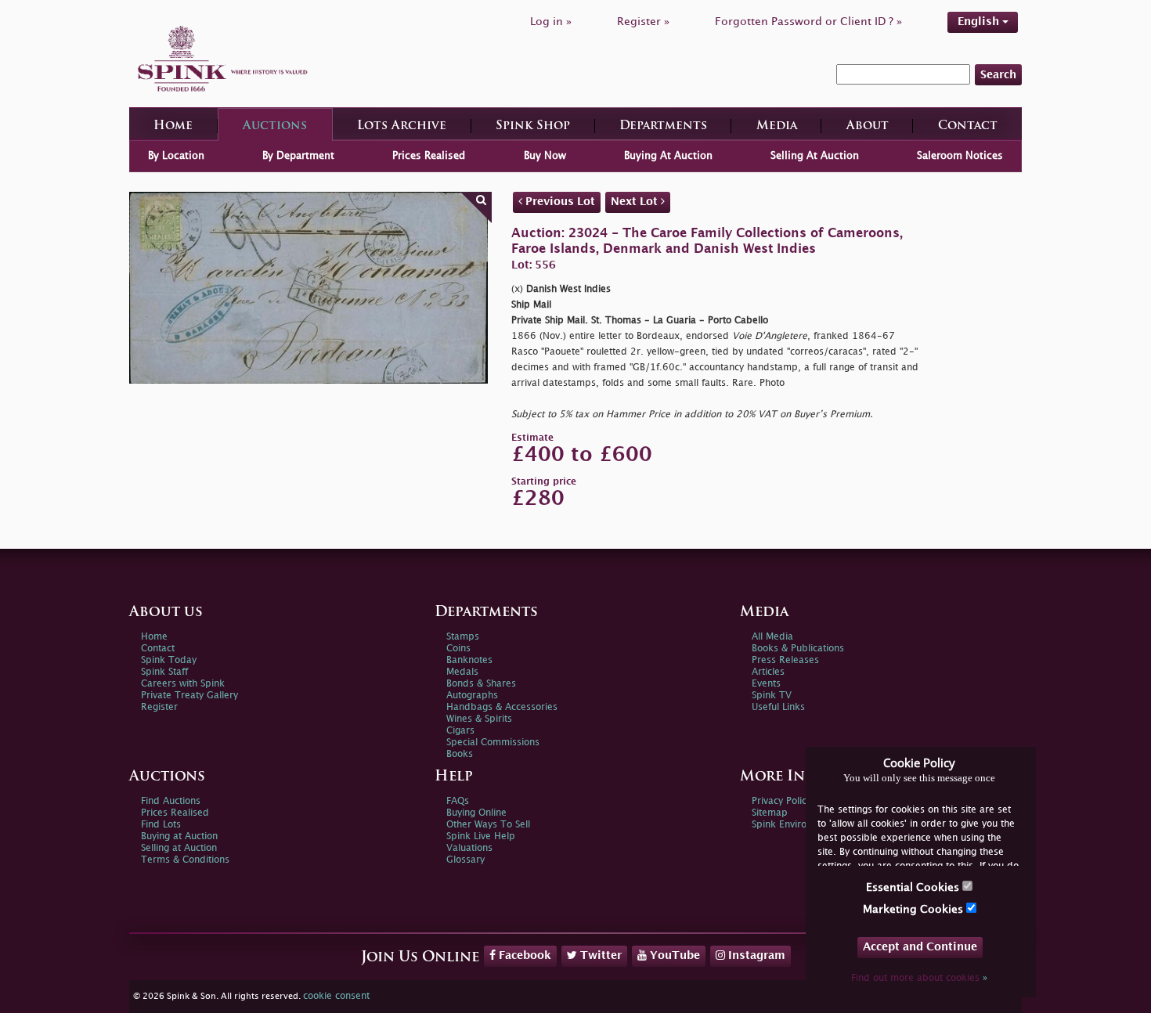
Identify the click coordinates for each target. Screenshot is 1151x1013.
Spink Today (169, 660)
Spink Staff (164, 672)
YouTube (673, 955)
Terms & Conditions (185, 860)
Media (776, 126)
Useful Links (778, 707)
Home (173, 126)
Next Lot (636, 201)
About (867, 126)
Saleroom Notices (960, 155)
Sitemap (770, 813)
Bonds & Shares (481, 684)
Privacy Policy (781, 801)
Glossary (465, 860)
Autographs (472, 695)
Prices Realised (428, 155)
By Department (298, 155)
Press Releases (785, 660)
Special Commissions (492, 742)
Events (766, 684)
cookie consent (336, 996)
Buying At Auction (668, 155)
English (980, 21)
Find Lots (161, 824)
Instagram (755, 955)
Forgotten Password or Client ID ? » (808, 21)
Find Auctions (170, 801)
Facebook (523, 955)
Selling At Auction (814, 155)
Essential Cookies (914, 887)
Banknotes (469, 660)
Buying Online (476, 813)
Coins (458, 648)
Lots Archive (401, 126)
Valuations (469, 848)
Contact (968, 126)
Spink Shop (533, 126)
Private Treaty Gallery (189, 695)
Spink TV (772, 695)
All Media (772, 637)
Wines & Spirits (479, 719)
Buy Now (545, 155)
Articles (768, 672)
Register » (643, 21)
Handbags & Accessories (501, 707)
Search (998, 75)
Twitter (599, 955)
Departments (663, 126)
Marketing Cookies (914, 909)
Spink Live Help (480, 836)
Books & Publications (798, 648)
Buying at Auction (179, 836)
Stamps (462, 637)
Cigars (460, 730)
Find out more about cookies (919, 978)
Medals (462, 672)
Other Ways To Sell (488, 824)
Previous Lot (558, 201)
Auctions (275, 126)
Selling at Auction (179, 848)
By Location (176, 155)
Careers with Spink (183, 684)
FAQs (457, 801)
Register (159, 707)
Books (459, 754)
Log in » (551, 21)
